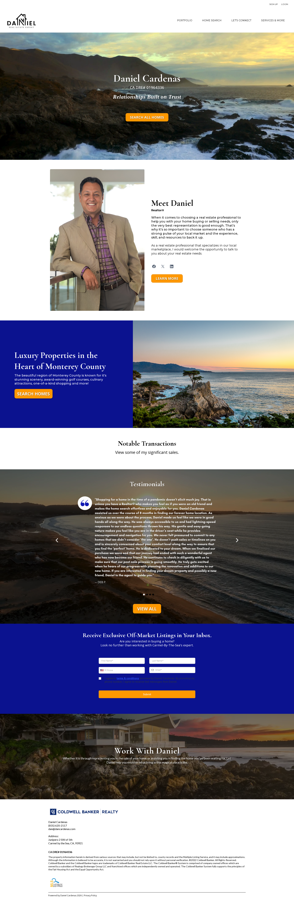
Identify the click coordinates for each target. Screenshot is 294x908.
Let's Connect (241, 20)
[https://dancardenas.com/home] (21, 20)
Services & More (273, 20)
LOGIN (284, 4)
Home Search (212, 20)
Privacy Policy (90, 895)
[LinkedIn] (171, 266)
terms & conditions (128, 678)
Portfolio (184, 20)
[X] (162, 266)
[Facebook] (154, 266)
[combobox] (103, 670)
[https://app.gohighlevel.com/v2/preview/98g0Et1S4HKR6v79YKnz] (97, 239)
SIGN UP (273, 4)
